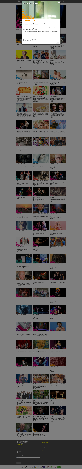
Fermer (58, 43)
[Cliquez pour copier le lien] (58, 20)
